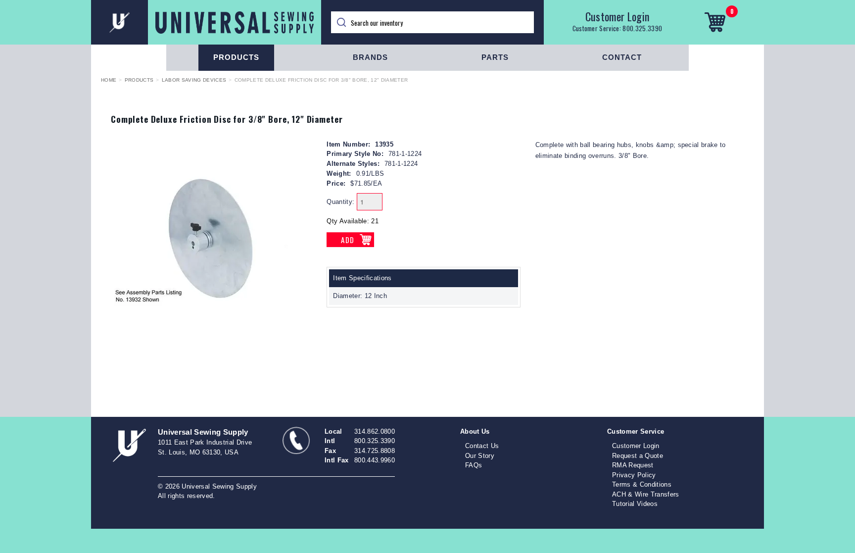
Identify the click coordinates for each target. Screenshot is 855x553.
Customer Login (617, 16)
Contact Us (482, 446)
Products (236, 57)
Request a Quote (637, 455)
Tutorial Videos (635, 503)
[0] (714, 22)
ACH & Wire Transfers (645, 494)
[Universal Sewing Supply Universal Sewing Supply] (206, 22)
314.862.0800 (374, 431)
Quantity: (340, 201)
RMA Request (633, 465)
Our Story (479, 455)
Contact (622, 57)
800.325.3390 (642, 28)
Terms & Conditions (641, 484)
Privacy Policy (634, 475)
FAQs (473, 465)
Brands (370, 57)
